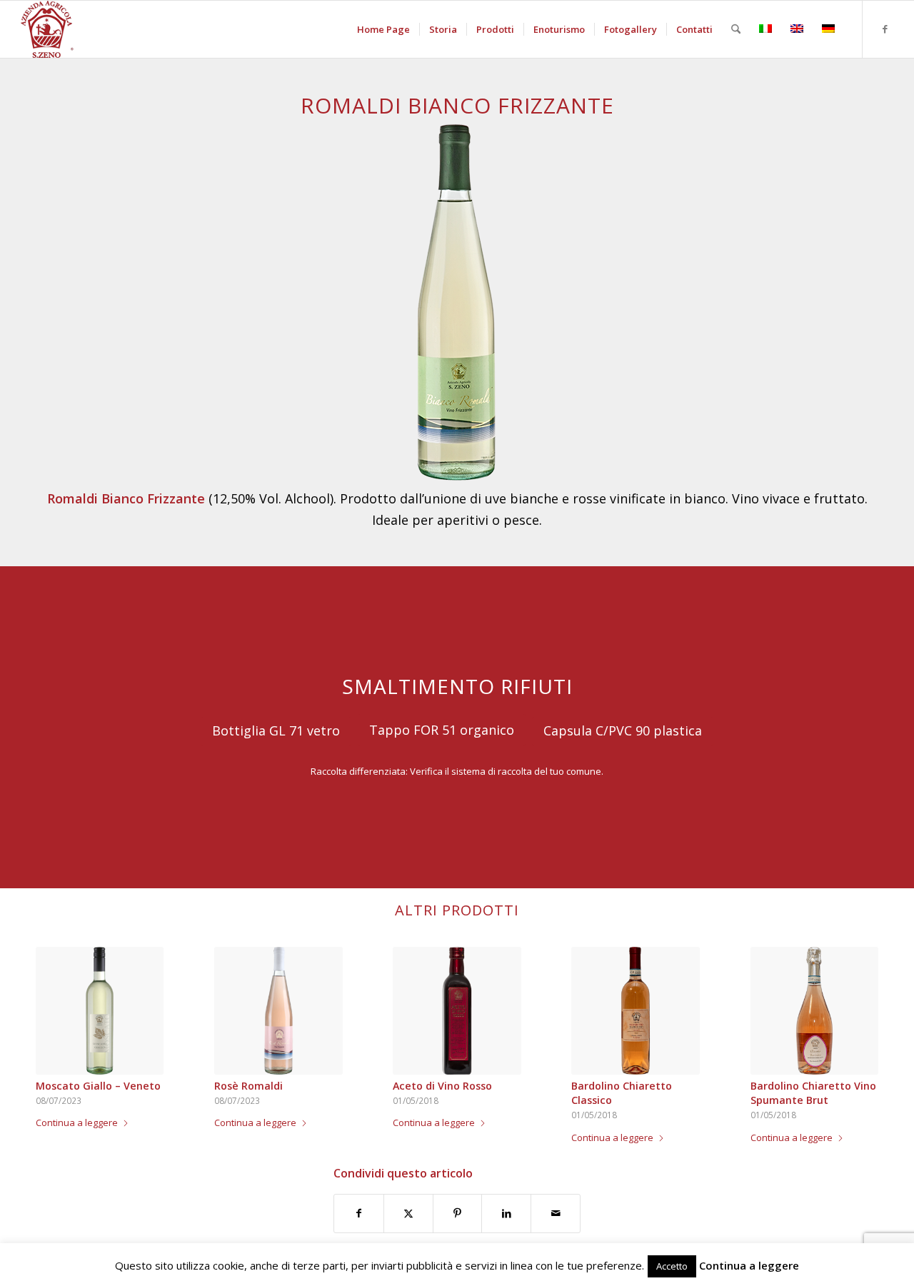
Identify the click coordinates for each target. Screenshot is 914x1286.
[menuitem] (383, 29)
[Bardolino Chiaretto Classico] (635, 1011)
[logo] (47, 29)
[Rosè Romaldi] (278, 1011)
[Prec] (57, 1022)
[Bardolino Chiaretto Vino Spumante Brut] (814, 1011)
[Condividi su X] (408, 1213)
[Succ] (856, 1022)
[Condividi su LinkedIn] (506, 1213)
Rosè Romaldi (248, 1085)
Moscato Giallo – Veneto (98, 1085)
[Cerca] (736, 29)
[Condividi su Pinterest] (457, 1213)
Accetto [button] (672, 1266)
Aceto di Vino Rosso (442, 1085)
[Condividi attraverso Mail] (555, 1213)
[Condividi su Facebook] (358, 1213)
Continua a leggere (77, 1122)
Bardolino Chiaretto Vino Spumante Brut (813, 1093)
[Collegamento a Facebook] (884, 28)
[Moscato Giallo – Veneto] (100, 1011)
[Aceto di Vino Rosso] (457, 1011)
